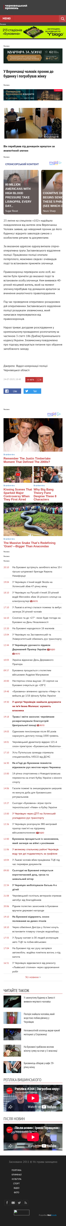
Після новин (14, 1118)
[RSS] (25, 1202)
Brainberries (9, 454)
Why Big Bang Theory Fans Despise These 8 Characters (45, 494)
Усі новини (32, 977)
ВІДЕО (16, 1188)
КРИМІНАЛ (16, 1175)
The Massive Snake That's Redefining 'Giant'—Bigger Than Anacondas (29, 544)
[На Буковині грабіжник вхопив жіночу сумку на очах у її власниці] (12, 1051)
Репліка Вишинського (22, 1079)
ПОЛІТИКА (16, 1170)
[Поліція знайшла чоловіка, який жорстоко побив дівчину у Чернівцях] (12, 1018)
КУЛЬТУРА (16, 1179)
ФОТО (16, 1192)
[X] (19, 1202)
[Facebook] (7, 1202)
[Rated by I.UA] (21, 1214)
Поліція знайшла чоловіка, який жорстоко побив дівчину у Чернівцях (39, 1018)
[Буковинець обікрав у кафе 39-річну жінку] (12, 1067)
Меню (7, 18)
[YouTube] (13, 1202)
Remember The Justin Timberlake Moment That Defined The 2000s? (27, 460)
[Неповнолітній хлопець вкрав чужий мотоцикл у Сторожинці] (12, 1034)
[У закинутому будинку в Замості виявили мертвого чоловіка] (12, 1001)
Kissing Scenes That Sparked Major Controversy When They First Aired (18, 494)
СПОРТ (16, 1184)
